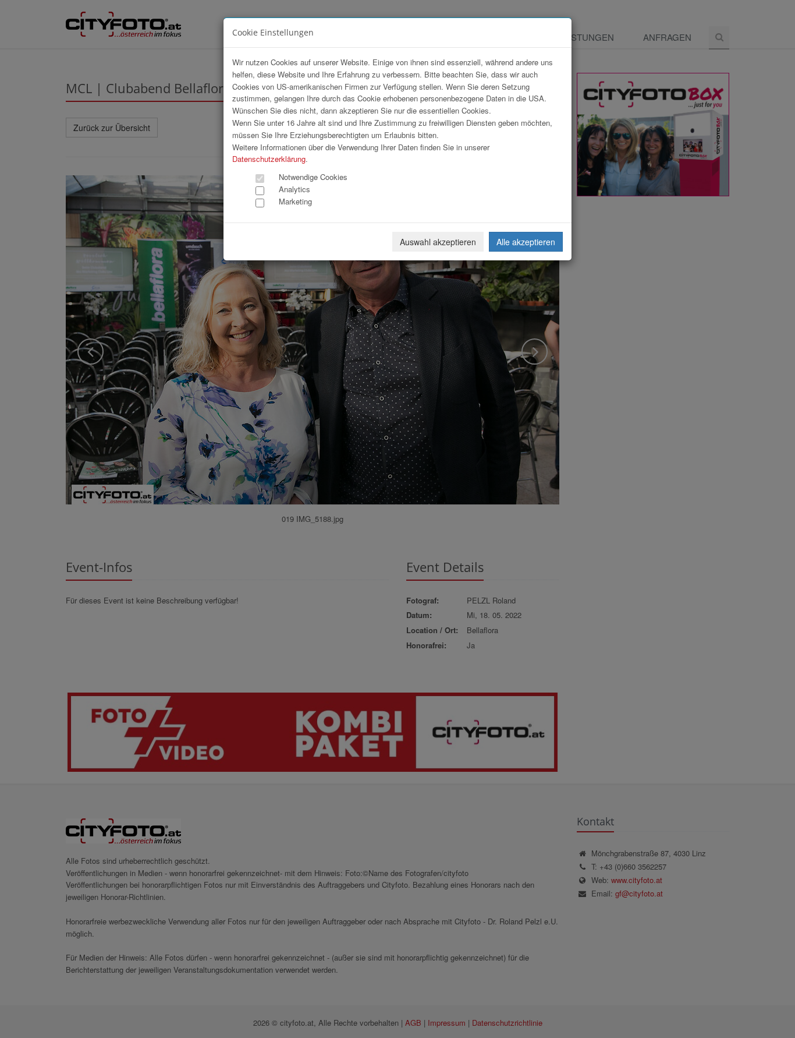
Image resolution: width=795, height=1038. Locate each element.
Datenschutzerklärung (269, 158)
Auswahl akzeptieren (438, 242)
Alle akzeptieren (525, 242)
